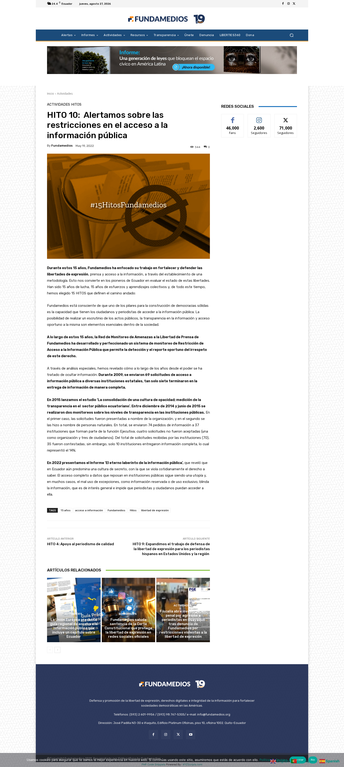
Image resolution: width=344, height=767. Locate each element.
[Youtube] (190, 734)
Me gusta (233, 117)
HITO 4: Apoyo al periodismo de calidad (80, 544)
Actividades (65, 94)
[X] (294, 4)
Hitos (76, 104)
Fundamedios (62, 145)
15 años (65, 510)
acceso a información (89, 510)
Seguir (259, 117)
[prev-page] (50, 650)
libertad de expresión (155, 510)
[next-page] (57, 650)
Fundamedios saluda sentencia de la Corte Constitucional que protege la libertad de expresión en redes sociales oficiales (128, 628)
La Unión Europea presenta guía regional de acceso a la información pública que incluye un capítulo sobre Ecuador (74, 628)
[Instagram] (288, 4)
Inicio (50, 94)
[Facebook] (283, 4)
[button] (291, 35)
